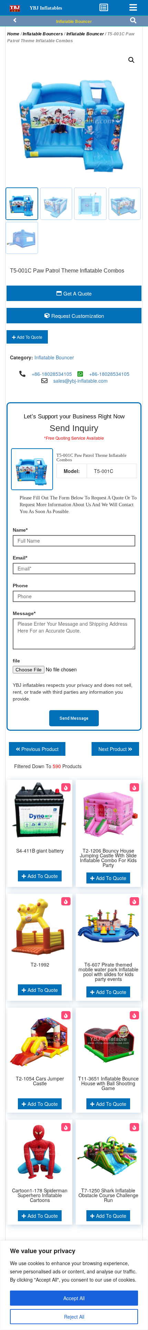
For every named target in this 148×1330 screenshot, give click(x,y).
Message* (24, 613)
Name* (20, 530)
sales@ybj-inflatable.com (80, 380)
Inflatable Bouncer (74, 21)
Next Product (113, 748)
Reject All (74, 1316)
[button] (131, 60)
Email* (20, 557)
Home (13, 34)
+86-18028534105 (52, 373)
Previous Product (39, 748)
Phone (20, 585)
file (16, 660)
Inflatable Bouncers (43, 34)
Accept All (74, 1298)
